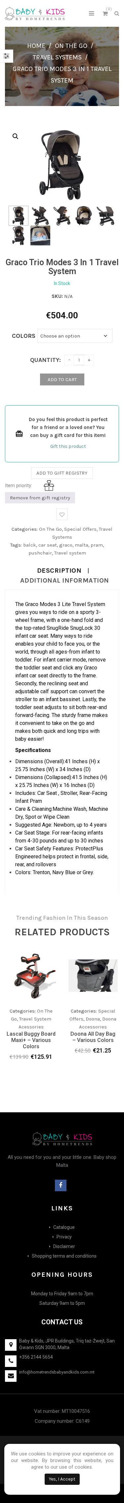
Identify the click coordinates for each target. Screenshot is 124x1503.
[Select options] (24, 1014)
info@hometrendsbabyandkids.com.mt (57, 1372)
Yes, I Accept (62, 1479)
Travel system (70, 553)
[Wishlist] (37, 1015)
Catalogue (64, 1227)
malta (81, 545)
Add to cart (62, 379)
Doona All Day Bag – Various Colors (92, 1037)
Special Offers (80, 529)
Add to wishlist (62, 514)
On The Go (71, 46)
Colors (23, 336)
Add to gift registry (62, 473)
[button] (15, 136)
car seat (47, 545)
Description (59, 570)
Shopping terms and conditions (64, 1256)
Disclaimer (64, 1246)
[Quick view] (50, 1014)
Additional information (64, 580)
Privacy (64, 1236)
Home (36, 46)
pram (97, 545)
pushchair (40, 553)
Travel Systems (57, 57)
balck (29, 545)
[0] (106, 14)
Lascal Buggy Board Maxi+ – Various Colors (31, 1040)
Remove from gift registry (40, 498)
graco (65, 545)
